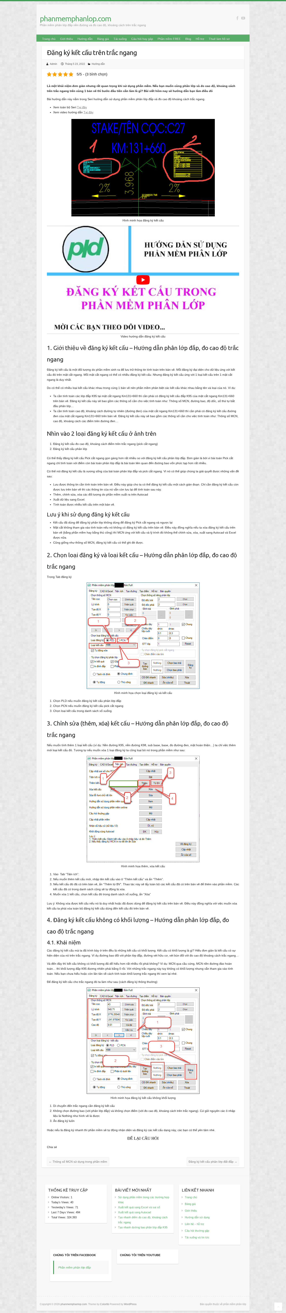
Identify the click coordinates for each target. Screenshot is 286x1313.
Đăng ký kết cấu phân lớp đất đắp (213, 1161)
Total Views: (59, 1217)
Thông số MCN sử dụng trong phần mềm (78, 1161)
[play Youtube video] (143, 280)
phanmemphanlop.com (75, 18)
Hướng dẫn (85, 39)
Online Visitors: (61, 1197)
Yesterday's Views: (63, 1207)
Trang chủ (48, 39)
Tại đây (82, 107)
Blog (188, 39)
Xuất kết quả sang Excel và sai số (139, 1207)
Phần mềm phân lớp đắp (74, 1267)
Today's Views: (60, 1202)
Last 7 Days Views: (63, 1212)
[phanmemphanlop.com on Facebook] (237, 18)
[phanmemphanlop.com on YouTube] (243, 18)
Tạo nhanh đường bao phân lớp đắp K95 (142, 1227)
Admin (53, 64)
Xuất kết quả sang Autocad (134, 1212)
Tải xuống (120, 39)
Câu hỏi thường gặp (197, 1230)
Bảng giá (103, 39)
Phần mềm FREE (169, 39)
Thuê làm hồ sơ (219, 39)
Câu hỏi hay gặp (142, 39)
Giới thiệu (66, 39)
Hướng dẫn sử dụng (197, 1217)
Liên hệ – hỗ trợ (194, 1224)
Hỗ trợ (200, 39)
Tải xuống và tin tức (197, 1237)
